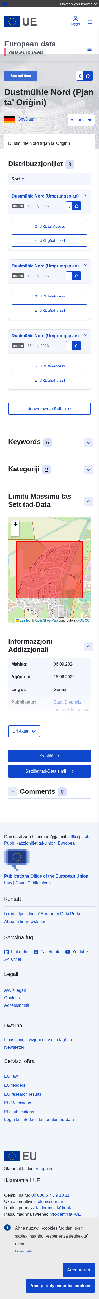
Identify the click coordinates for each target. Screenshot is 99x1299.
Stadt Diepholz (67, 702)
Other (16, 959)
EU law (11, 1076)
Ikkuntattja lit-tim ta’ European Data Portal (42, 914)
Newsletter (14, 1047)
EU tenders (14, 1085)
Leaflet (24, 620)
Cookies (12, 997)
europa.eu (44, 1168)
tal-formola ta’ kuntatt (55, 1208)
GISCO (84, 620)
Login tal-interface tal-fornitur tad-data (39, 1119)
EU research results (22, 1094)
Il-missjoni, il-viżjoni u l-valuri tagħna (38, 1039)
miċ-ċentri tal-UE (65, 1214)
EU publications (19, 1112)
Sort (15, 179)
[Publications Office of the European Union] (47, 858)
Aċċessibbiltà (16, 1005)
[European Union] (47, 1156)
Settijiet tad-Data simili (46, 771)
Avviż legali (15, 990)
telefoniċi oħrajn (48, 1201)
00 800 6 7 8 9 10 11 (50, 1195)
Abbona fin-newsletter (24, 921)
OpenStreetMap (46, 620)
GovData (26, 119)
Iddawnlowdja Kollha (46, 408)
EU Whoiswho (17, 1103)
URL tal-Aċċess (52, 226)
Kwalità (46, 756)
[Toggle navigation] (89, 49)
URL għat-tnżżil (52, 240)
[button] (79, 3)
